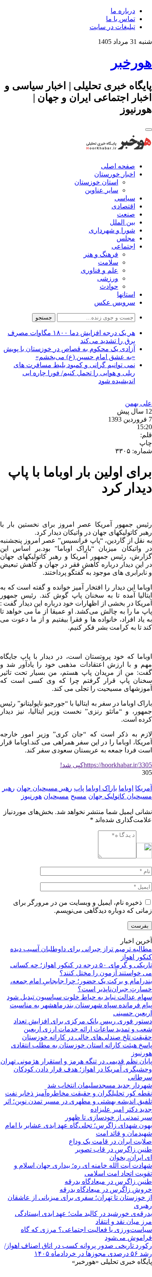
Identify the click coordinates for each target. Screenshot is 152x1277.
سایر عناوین (101, 190)
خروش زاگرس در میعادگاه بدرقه (106, 1189)
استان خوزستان (96, 182)
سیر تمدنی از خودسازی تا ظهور (108, 1117)
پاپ (79, 788)
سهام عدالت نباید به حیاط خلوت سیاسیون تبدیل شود (79, 997)
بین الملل (122, 222)
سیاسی (124, 198)
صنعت (126, 214)
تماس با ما (120, 18)
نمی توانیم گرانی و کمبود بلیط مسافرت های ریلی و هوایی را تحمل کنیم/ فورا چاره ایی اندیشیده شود (74, 372)
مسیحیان (56, 796)
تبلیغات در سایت (112, 26)
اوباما (126, 788)
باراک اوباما (101, 788)
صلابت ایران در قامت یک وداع (110, 1141)
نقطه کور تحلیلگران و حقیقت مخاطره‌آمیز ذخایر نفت (78, 1093)
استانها (126, 294)
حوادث (109, 286)
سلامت (108, 262)
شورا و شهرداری (112, 230)
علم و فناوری (99, 270)
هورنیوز (31, 796)
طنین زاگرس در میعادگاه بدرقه (108, 1181)
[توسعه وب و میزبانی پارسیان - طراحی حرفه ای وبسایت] (131, 1273)
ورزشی (107, 278)
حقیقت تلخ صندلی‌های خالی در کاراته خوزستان (87, 1037)
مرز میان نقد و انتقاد (123, 1221)
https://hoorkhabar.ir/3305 (106, 764)
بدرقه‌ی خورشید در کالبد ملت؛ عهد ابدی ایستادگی (83, 1213)
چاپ (145, 442)
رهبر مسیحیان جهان (44, 788)
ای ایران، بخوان (130, 1157)
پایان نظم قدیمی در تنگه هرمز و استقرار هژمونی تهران (76, 1061)
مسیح (79, 796)
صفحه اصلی (118, 166)
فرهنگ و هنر (101, 254)
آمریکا (143, 788)
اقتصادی (123, 206)
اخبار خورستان (114, 174)
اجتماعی (123, 246)
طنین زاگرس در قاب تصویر (113, 1149)
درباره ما (123, 10)
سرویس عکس (114, 302)
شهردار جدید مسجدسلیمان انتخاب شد (99, 1085)
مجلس (126, 238)
